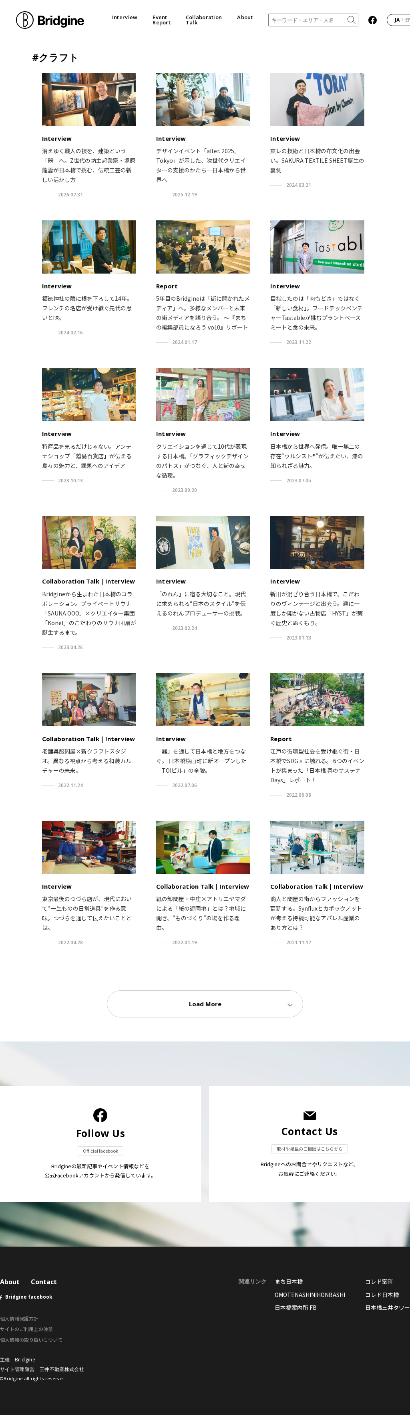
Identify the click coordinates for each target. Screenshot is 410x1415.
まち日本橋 (289, 1281)
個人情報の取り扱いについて (31, 1339)
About (245, 17)
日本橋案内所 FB (296, 1307)
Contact (44, 1281)
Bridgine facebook (28, 1296)
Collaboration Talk (204, 20)
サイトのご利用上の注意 (26, 1328)
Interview (124, 17)
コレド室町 (379, 1281)
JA (397, 19)
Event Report (162, 20)
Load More (205, 1004)
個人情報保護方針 (19, 1318)
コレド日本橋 (382, 1295)
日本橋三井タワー (387, 1307)
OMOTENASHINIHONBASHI (310, 1295)
